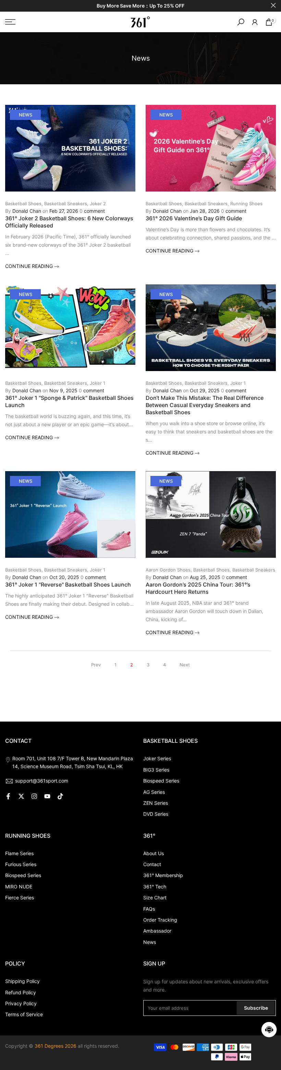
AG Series (154, 792)
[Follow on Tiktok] (60, 796)
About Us (153, 853)
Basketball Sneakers (65, 203)
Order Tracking (160, 920)
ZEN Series (155, 803)
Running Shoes (246, 203)
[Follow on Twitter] (21, 796)
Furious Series (20, 864)
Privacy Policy (21, 1003)
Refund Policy (20, 992)
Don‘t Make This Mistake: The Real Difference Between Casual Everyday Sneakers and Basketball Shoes (205, 405)
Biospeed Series (161, 781)
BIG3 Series (156, 770)
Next (185, 664)
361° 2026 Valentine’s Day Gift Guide (194, 218)
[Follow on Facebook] (8, 796)
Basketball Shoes (23, 203)
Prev (96, 664)
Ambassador (157, 931)
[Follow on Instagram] (34, 796)
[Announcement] (140, 6)
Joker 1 (97, 383)
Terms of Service (24, 1014)
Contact (152, 864)
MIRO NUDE (18, 886)
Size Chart (155, 897)
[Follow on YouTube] (47, 796)
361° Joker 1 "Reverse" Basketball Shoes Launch (68, 584)
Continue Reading (29, 266)
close (7, 5)
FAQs (149, 909)
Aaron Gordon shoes (168, 570)
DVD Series (155, 814)
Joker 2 (98, 203)
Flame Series (19, 853)
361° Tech (154, 886)
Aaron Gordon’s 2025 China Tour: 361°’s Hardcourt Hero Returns (198, 588)
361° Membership (163, 875)
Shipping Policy (22, 981)
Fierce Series (19, 897)
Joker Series (157, 758)
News (25, 115)
